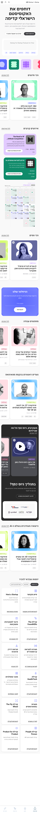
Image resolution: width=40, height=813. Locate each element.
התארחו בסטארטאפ (12, 612)
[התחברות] (5, 2)
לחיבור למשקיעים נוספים (25, 496)
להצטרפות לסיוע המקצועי (30, 612)
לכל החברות (14, 666)
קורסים (33, 53)
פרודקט (21, 53)
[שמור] (13, 82)
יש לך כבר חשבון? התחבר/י (13, 34)
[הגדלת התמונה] (20, 205)
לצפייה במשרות (32, 721)
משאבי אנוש (13, 53)
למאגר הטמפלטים (13, 694)
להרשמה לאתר (30, 34)
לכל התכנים (5, 75)
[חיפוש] (9, 2)
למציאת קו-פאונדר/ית (31, 666)
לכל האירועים (6, 129)
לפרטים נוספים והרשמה (14, 151)
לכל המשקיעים (13, 639)
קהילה (27, 53)
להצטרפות (20, 310)
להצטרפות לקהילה (32, 639)
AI (6, 53)
